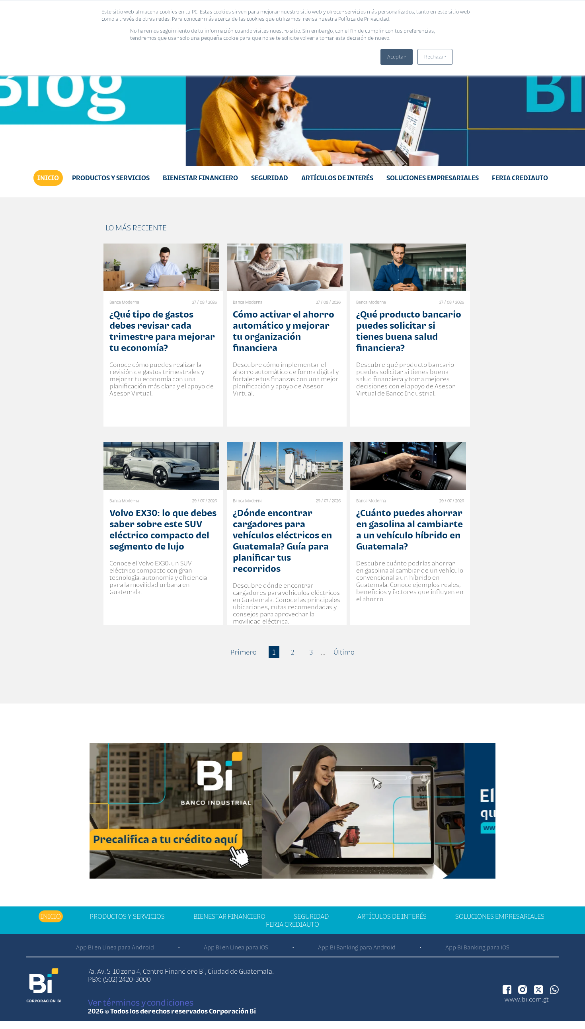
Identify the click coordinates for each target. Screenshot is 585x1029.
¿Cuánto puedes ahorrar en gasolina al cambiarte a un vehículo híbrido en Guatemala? (409, 529)
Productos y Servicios (111, 178)
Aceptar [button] (396, 57)
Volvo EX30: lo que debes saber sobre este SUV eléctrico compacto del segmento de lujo (162, 529)
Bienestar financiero (200, 178)
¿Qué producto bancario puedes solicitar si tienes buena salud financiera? (408, 331)
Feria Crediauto (520, 178)
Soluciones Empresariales (432, 178)
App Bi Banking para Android (357, 947)
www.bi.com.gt (527, 999)
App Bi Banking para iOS (477, 947)
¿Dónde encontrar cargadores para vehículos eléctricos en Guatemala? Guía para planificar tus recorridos (282, 540)
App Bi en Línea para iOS (236, 947)
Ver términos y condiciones (140, 1002)
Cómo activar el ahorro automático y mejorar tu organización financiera (283, 331)
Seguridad (269, 178)
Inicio (48, 178)
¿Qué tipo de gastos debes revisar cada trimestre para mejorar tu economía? (162, 331)
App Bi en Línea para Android (115, 947)
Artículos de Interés (337, 178)
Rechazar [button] (435, 57)
